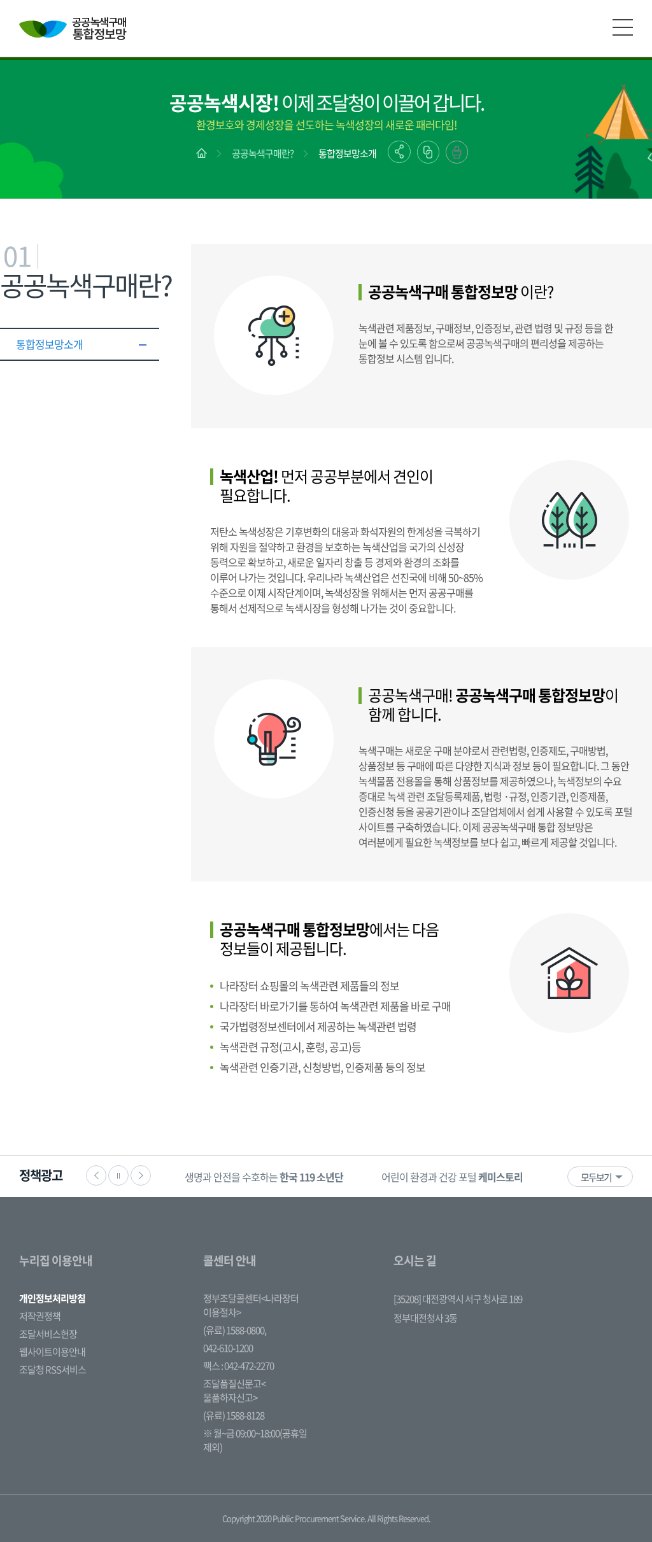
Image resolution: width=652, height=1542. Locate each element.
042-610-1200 (228, 1348)
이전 (96, 1175)
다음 (141, 1175)
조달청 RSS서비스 (52, 1370)
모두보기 (596, 1177)
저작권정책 (39, 1316)
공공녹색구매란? (263, 153)
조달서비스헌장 (48, 1334)
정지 (118, 1175)
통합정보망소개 (347, 153)
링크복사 (428, 152)
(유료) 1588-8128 (233, 1415)
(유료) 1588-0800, (234, 1330)
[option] (264, 1176)
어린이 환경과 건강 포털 (452, 1176)
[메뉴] (623, 27)
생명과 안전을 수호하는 (264, 1176)
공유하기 (399, 152)
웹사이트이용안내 (52, 1352)
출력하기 (457, 152)
